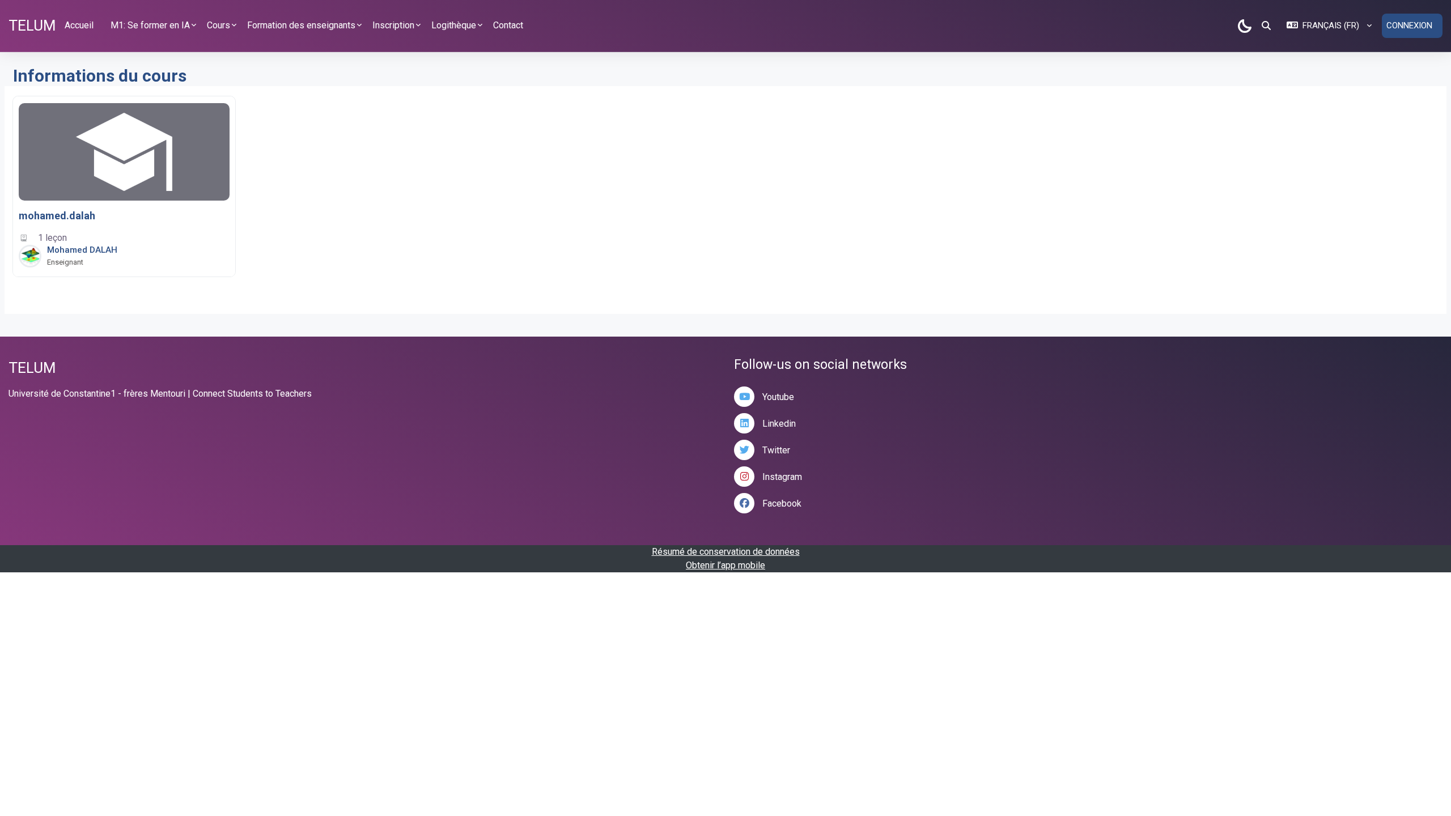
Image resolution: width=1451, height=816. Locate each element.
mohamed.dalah (57, 216)
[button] (1266, 25)
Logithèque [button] (453, 25)
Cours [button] (218, 25)
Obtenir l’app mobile (725, 565)
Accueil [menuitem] (79, 25)
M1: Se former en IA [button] (150, 25)
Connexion (1409, 25)
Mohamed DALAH (82, 250)
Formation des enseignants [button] (301, 25)
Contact (508, 25)
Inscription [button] (393, 25)
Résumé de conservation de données (726, 551)
